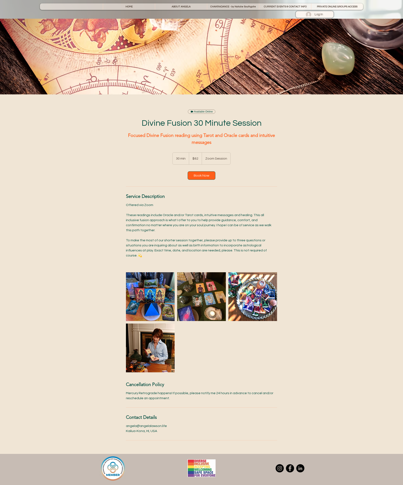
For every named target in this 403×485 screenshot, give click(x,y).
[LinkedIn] (300, 468)
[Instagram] (280, 468)
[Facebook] (290, 468)
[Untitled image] (150, 296)
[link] (201, 175)
